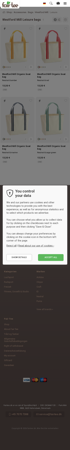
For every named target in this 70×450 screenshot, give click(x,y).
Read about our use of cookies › (36, 245)
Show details (19, 257)
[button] (44, 3)
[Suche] (51, 3)
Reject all (11, 245)
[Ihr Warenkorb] (58, 3)
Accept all (51, 257)
